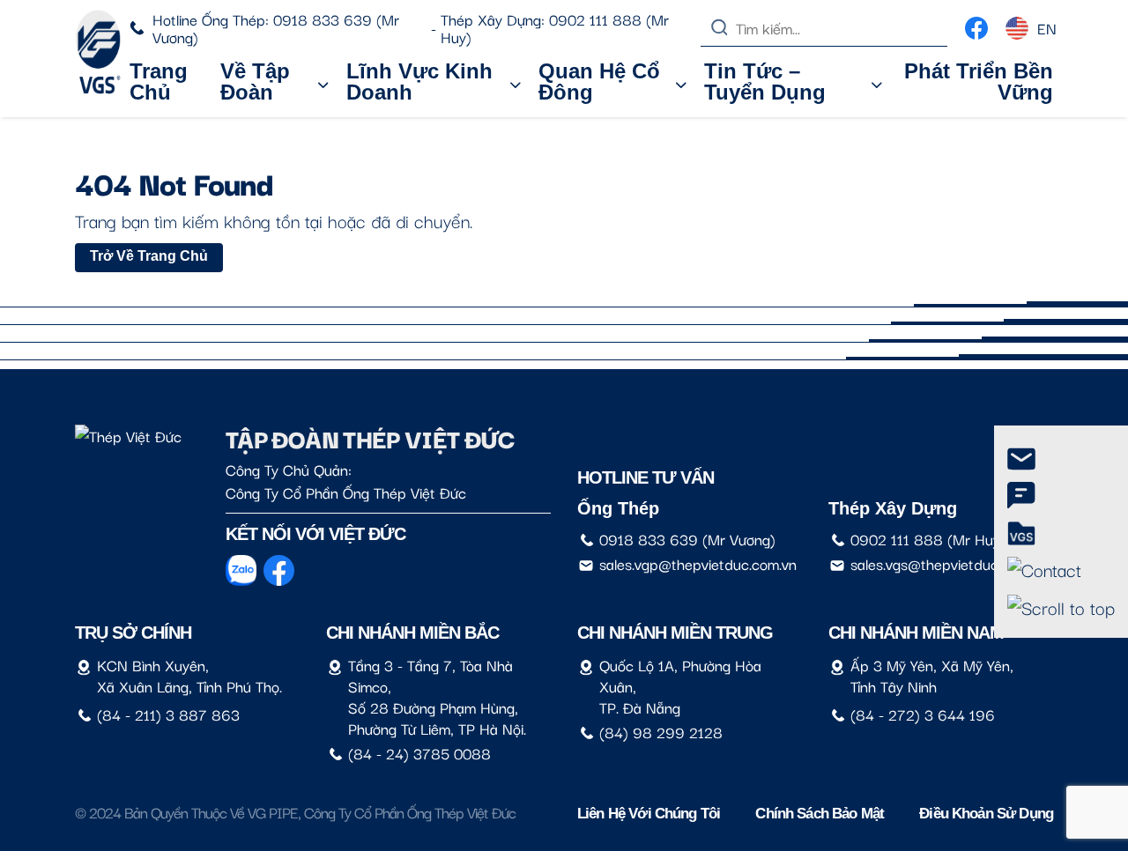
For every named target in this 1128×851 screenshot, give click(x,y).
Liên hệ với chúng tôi (648, 813)
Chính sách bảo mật (819, 813)
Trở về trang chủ (149, 255)
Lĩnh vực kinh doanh (419, 81)
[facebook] (976, 24)
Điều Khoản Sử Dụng (986, 813)
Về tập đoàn (255, 81)
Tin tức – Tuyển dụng (765, 81)
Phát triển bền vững (978, 81)
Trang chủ (159, 81)
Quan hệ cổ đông (599, 81)
